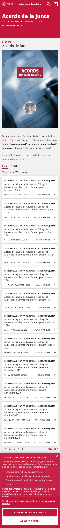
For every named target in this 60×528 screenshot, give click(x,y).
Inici (4, 21)
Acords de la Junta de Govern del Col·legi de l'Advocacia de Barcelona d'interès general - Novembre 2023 (26, 389)
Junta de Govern (10, 140)
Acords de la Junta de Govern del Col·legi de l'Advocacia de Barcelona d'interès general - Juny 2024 (28, 232)
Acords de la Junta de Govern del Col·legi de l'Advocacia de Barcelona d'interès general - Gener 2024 (29, 344)
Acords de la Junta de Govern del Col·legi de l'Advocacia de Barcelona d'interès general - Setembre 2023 (26, 435)
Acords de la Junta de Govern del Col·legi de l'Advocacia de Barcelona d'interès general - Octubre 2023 (26, 412)
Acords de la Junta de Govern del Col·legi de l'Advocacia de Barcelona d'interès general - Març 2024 (28, 299)
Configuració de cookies (30, 512)
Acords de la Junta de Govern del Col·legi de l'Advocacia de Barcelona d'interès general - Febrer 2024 (29, 322)
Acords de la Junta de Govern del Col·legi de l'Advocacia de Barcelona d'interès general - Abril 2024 (28, 277)
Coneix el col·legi (33, 21)
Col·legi (15, 21)
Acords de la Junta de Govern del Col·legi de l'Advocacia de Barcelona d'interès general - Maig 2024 (28, 254)
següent (52, 449)
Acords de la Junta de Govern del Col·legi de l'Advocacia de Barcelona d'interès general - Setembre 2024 (26, 187)
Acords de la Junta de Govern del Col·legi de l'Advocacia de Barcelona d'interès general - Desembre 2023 (26, 367)
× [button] (57, 455)
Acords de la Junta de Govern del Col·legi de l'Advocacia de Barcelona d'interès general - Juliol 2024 (28, 209)
